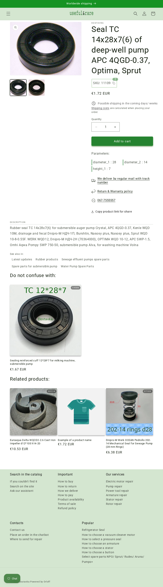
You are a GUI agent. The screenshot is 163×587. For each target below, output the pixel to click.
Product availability (71, 499)
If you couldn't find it (23, 481)
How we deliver (68, 490)
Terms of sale (67, 503)
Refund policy (67, 508)
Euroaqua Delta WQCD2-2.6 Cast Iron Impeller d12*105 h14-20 (32, 442)
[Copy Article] (113, 83)
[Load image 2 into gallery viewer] (36, 87)
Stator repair (114, 499)
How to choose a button (98, 552)
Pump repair (114, 486)
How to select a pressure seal (101, 539)
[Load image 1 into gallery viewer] (18, 87)
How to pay (65, 495)
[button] (8, 13)
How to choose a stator (97, 547)
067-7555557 (106, 200)
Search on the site (22, 486)
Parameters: (100, 153)
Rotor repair (114, 503)
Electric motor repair (119, 481)
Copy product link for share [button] (113, 211)
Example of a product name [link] (74, 440)
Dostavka (24, 581)
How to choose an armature (100, 543)
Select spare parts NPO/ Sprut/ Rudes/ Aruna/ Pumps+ (113, 559)
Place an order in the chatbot (29, 534)
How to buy (65, 481)
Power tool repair (117, 490)
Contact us (17, 529)
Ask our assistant (21, 490)
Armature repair (116, 495)
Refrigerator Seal (93, 529)
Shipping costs (100, 108)
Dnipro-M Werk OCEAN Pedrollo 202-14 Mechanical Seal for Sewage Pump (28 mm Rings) (129, 443)
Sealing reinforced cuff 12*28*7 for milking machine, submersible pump (42, 362)
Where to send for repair (26, 539)
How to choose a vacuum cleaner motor (108, 534)
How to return (67, 486)
